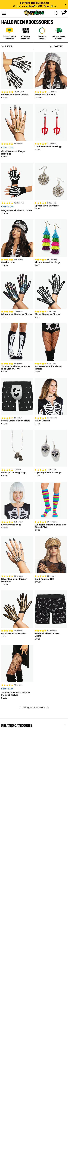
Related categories (16, 725)
